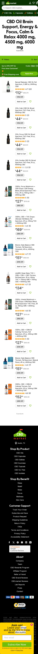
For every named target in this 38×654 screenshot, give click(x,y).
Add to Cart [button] (21, 102)
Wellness (19, 497)
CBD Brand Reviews (20, 578)
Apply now (29, 73)
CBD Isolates (20, 473)
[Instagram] (22, 543)
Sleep (20, 483)
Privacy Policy (20, 533)
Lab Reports (20, 585)
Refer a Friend (20, 574)
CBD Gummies (20, 463)
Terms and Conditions (19, 530)
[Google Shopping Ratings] (20, 548)
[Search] (4, 8)
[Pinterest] (18, 543)
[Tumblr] (30, 543)
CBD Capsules (20, 456)
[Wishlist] (33, 3)
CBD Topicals (19, 466)
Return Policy (19, 523)
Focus (19, 493)
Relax (20, 490)
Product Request (19, 516)
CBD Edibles (20, 460)
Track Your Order (20, 510)
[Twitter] (13, 543)
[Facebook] (9, 543)
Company (20, 561)
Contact (20, 591)
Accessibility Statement (20, 537)
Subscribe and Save (20, 513)
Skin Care (20, 500)
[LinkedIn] (26, 543)
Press (20, 588)
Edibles (30, 13)
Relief (20, 486)
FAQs (20, 527)
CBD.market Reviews (20, 581)
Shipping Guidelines (20, 520)
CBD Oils (8, 13)
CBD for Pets (20, 470)
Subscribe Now (17, 644)
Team (20, 564)
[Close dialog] (31, 624)
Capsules (19, 13)
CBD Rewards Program (19, 568)
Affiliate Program (20, 571)
